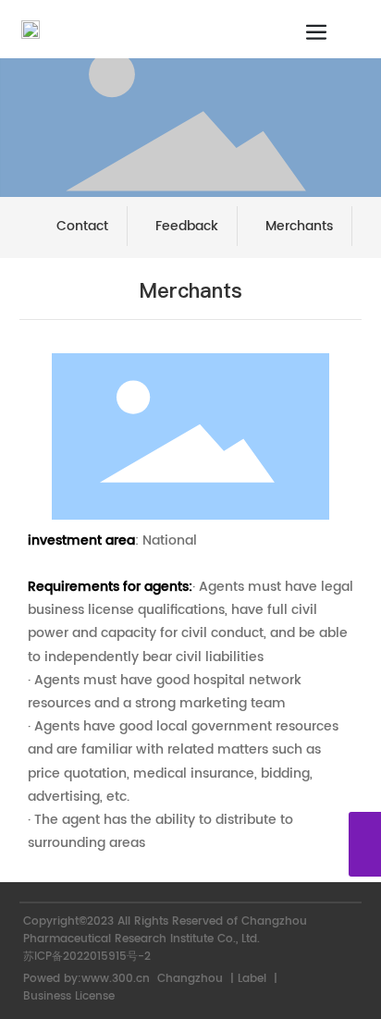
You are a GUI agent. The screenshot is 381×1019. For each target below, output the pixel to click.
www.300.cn (117, 979)
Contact (82, 226)
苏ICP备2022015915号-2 (87, 956)
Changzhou (190, 979)
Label (252, 979)
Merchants (299, 226)
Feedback (186, 226)
